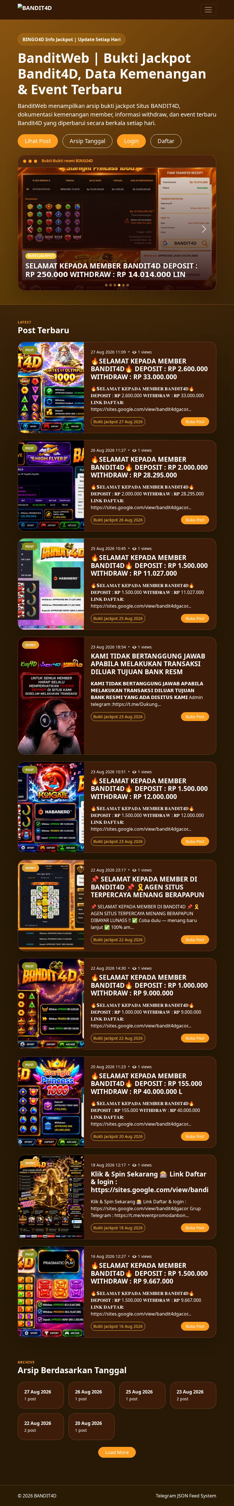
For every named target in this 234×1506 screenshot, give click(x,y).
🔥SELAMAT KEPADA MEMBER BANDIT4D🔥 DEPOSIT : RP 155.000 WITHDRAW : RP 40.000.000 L (146, 1083)
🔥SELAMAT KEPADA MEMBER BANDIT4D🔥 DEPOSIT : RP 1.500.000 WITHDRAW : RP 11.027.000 (149, 565)
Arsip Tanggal (87, 141)
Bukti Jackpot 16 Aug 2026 (118, 1326)
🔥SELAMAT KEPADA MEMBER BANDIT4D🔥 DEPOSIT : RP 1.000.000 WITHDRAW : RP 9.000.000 (149, 985)
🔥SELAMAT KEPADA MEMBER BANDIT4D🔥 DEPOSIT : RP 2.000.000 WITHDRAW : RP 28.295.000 (149, 467)
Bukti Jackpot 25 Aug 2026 (118, 618)
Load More (117, 1452)
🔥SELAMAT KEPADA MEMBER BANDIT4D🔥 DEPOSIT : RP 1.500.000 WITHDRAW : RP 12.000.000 (149, 788)
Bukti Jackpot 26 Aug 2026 (118, 520)
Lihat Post (38, 141)
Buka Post (195, 421)
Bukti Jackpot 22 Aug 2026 (118, 939)
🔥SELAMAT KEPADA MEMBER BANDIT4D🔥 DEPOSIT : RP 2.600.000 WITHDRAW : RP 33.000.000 (149, 369)
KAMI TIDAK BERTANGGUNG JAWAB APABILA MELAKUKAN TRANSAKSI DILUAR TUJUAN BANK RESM (148, 664)
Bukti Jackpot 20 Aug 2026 (118, 1136)
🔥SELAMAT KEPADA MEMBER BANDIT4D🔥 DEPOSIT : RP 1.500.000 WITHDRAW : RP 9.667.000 (149, 1273)
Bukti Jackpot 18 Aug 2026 (118, 1227)
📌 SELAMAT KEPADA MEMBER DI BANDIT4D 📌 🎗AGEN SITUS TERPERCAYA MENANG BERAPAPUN (147, 887)
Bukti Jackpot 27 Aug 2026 (118, 421)
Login (131, 141)
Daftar (166, 141)
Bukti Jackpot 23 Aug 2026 (118, 716)
